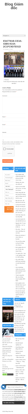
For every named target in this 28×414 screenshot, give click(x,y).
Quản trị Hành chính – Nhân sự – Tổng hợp (21, 361)
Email (4, 124)
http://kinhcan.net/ (18, 323)
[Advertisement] (14, 21)
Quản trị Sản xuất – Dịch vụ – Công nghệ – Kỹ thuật (20, 371)
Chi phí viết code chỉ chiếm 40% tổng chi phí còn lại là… (21, 210)
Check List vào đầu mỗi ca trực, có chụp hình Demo (21, 188)
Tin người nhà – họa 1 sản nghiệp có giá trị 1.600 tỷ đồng (21, 255)
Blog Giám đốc (14, 6)
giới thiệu (23, 400)
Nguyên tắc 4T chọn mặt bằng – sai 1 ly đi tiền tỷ (21, 225)
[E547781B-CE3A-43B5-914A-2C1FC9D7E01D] (14, 77)
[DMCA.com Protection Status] (8, 375)
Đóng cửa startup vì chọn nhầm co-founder (20, 237)
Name (4, 116)
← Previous (6, 79)
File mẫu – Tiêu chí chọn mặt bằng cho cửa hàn (20, 231)
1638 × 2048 (22, 51)
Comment (4, 95)
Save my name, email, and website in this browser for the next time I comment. (12, 142)
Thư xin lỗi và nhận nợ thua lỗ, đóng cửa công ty (20, 243)
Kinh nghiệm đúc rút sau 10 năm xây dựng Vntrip (21, 249)
